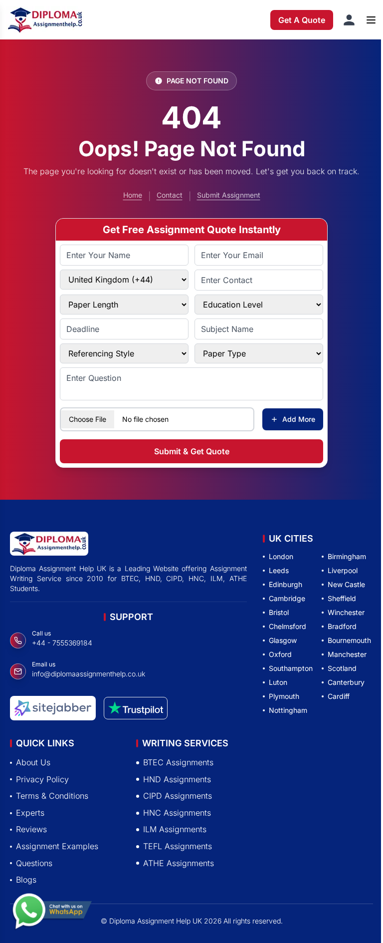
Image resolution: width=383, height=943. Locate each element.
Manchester (347, 654)
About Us (33, 762)
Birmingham (347, 556)
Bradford (342, 626)
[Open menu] (371, 20)
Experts (30, 813)
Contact (170, 195)
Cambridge (287, 598)
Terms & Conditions (52, 796)
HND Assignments (177, 779)
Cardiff (339, 696)
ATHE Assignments (178, 863)
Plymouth (284, 696)
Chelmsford (287, 626)
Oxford (280, 654)
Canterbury (346, 682)
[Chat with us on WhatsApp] (52, 913)
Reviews (31, 829)
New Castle (346, 584)
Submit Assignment (228, 195)
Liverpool (343, 570)
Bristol (279, 612)
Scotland (342, 668)
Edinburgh (285, 584)
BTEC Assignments (178, 762)
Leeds (279, 570)
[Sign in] (349, 20)
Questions (34, 863)
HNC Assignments (177, 813)
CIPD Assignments (177, 796)
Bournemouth (349, 640)
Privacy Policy (42, 779)
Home (132, 195)
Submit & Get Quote (191, 451)
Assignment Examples (57, 846)
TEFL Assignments (177, 846)
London (281, 556)
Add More (298, 419)
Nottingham (288, 710)
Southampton (291, 668)
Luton (278, 682)
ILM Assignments (174, 829)
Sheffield (342, 598)
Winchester (346, 612)
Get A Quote (301, 20)
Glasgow (283, 640)
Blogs (26, 880)
